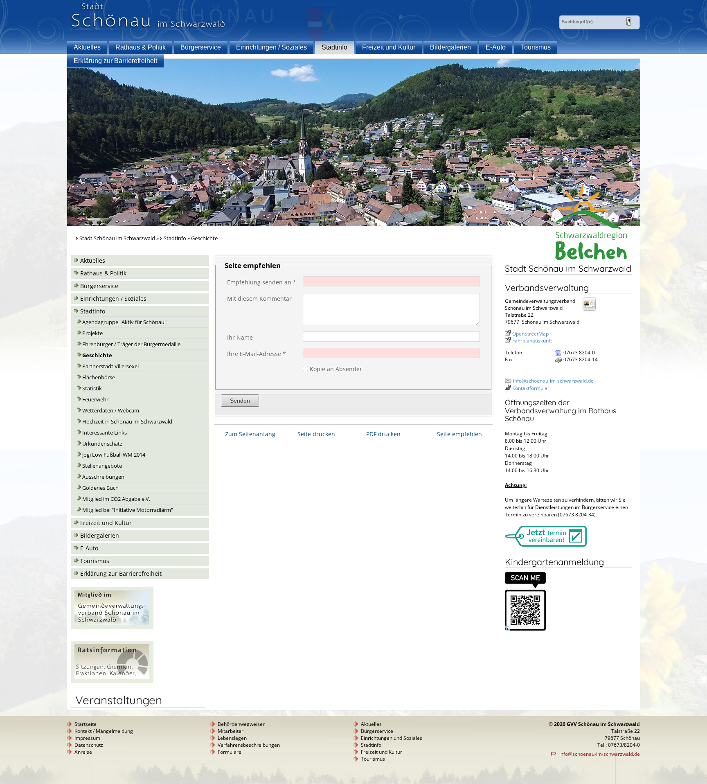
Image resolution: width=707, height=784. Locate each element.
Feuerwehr (95, 399)
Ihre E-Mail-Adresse (256, 354)
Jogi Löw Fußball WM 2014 (113, 454)
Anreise (83, 751)
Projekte (92, 333)
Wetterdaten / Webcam (110, 410)
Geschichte (97, 355)
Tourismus (536, 47)
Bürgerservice (200, 47)
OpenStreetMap (530, 333)
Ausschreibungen (103, 476)
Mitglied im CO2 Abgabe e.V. (116, 499)
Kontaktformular (530, 388)
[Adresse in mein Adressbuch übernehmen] (592, 310)
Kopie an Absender (336, 369)
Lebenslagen (232, 737)
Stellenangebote (102, 465)
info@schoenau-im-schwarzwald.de (553, 380)
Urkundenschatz (102, 443)
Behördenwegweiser (241, 724)
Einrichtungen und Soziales (391, 737)
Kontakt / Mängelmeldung (103, 731)
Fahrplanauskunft (532, 340)
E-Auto (496, 47)
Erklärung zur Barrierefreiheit (115, 60)
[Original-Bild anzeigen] (525, 628)
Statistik (92, 388)
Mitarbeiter (230, 731)
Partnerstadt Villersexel (110, 366)
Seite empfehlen (459, 434)
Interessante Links (104, 432)
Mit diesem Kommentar (259, 298)
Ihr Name (240, 337)
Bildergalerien (450, 47)
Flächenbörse (98, 377)
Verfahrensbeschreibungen (249, 744)
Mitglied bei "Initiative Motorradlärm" (127, 510)
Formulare (229, 751)
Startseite (85, 724)
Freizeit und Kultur (388, 47)
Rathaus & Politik (140, 47)
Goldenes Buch (100, 487)
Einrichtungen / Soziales (271, 47)
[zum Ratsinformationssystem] (112, 681)
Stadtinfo (334, 47)
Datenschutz (88, 744)
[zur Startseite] (148, 28)
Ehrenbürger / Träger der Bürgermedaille (131, 344)
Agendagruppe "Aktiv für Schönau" (124, 322)
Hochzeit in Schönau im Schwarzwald (127, 421)
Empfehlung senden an (261, 282)
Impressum (87, 737)
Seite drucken (316, 434)
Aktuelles (87, 47)
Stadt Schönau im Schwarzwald (117, 238)
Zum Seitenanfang (250, 434)
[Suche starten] (628, 21)
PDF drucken (383, 434)
